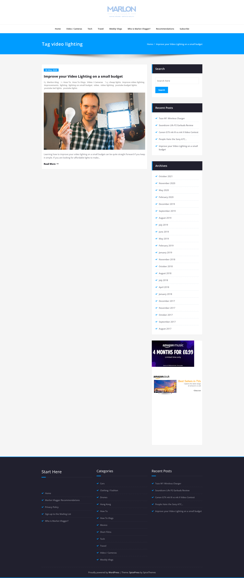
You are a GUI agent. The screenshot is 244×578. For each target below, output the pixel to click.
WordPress (114, 572)
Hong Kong (105, 504)
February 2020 (166, 197)
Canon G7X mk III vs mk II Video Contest (178, 132)
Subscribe (184, 28)
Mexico (103, 525)
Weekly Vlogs (115, 28)
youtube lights (70, 88)
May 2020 (164, 190)
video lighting (107, 85)
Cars (102, 483)
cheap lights (115, 82)
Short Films (105, 532)
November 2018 (167, 259)
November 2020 (167, 183)
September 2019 (167, 210)
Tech (90, 28)
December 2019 (167, 204)
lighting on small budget (80, 85)
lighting (63, 85)
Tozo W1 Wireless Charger (172, 118)
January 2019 (165, 252)
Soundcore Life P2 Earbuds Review (176, 125)
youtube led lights (53, 88)
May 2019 (164, 238)
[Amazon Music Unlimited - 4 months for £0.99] (177, 354)
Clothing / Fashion (109, 490)
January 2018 (165, 294)
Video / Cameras (74, 28)
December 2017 (167, 301)
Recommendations (165, 28)
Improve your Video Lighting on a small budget (179, 44)
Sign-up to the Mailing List (58, 514)
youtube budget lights (126, 85)
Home (58, 28)
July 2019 (163, 224)
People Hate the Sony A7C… (173, 139)
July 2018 (163, 280)
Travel (101, 28)
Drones (103, 497)
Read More (49, 163)
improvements (51, 85)
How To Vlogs (79, 82)
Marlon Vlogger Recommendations (62, 500)
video (96, 85)
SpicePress (134, 572)
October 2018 (166, 266)
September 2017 (167, 321)
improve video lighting (133, 82)
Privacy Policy (52, 507)
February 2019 (166, 245)
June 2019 (164, 231)
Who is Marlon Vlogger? (139, 28)
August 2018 (165, 273)
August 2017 (165, 328)
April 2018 (164, 287)
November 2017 (167, 307)
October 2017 (166, 314)
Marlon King (53, 82)
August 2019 (165, 217)
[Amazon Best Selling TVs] (177, 384)
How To (67, 82)
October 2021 (166, 176)
